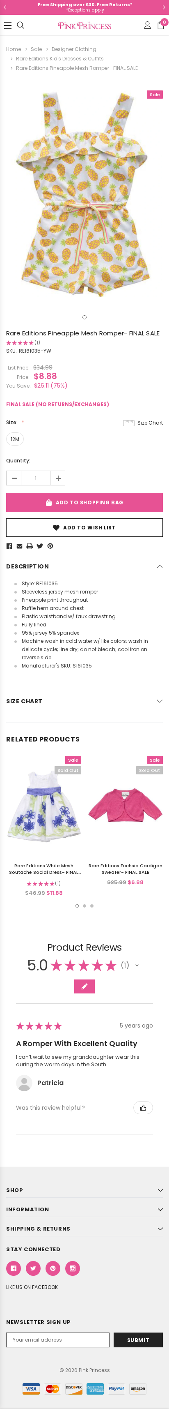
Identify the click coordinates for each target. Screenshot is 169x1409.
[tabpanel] (84, 193)
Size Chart (150, 422)
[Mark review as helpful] (143, 1107)
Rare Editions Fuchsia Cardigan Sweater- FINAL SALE (125, 868)
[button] (137, 965)
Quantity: (18, 460)
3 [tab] (92, 906)
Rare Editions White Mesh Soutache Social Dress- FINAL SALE (43, 872)
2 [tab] (84, 906)
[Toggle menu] (7, 25)
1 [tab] (84, 317)
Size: (12, 422)
